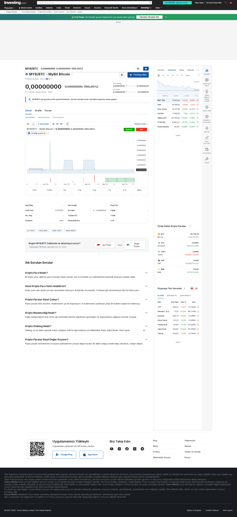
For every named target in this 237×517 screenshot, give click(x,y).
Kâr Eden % (172, 295)
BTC (162, 234)
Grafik (38, 110)
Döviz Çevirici (59, 12)
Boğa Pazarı (137, 244)
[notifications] (225, 2)
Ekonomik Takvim (111, 8)
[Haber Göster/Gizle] (67, 124)
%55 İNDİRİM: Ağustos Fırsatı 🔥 (177, 3)
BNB (162, 269)
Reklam (188, 446)
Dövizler (161, 70)
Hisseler (190, 70)
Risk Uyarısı (227, 510)
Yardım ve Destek (193, 452)
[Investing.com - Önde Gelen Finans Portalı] (15, 3)
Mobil (155, 446)
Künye (187, 457)
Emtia (182, 70)
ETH (162, 243)
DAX (159, 105)
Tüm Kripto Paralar (29, 12)
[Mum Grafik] (27, 124)
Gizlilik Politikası (212, 510)
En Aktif (161, 295)
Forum (48, 110)
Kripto (80, 12)
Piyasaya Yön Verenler (170, 288)
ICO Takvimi (71, 12)
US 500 (160, 113)
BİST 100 (161, 100)
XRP (162, 260)
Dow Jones (162, 109)
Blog (155, 440)
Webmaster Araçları (162, 457)
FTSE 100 (161, 122)
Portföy (156, 452)
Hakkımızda (190, 440)
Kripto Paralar (11, 12)
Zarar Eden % (185, 295)
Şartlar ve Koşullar (194, 510)
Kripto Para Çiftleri (45, 12)
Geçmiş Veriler (44, 117)
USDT (163, 252)
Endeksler (172, 70)
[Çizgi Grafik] (33, 124)
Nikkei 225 (162, 118)
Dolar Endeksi (163, 127)
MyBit (59, 230)
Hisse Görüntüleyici (129, 8)
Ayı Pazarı (106, 245)
